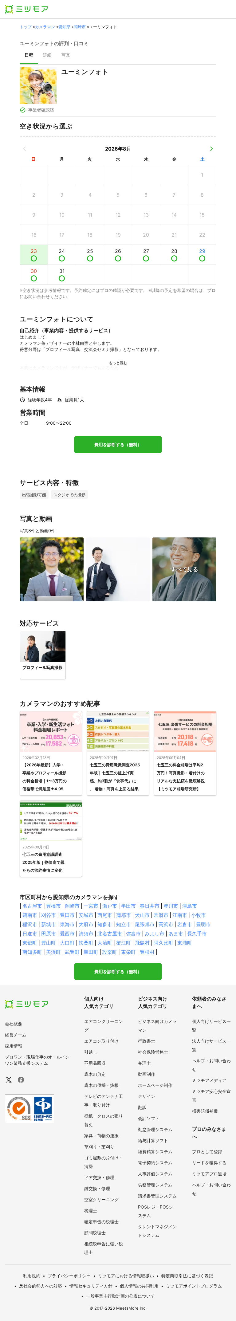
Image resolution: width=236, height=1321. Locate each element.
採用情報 (13, 1045)
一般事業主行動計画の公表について (120, 1296)
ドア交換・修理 (99, 1177)
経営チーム (15, 1034)
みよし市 (154, 933)
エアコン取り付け (101, 1041)
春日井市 (149, 906)
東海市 (67, 924)
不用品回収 (95, 1063)
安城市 (86, 915)
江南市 (179, 915)
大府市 (86, 924)
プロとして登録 (207, 1151)
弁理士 (144, 1063)
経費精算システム (155, 1151)
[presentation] (29, 55)
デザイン (146, 1096)
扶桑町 (86, 943)
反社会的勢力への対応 (40, 1285)
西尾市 (104, 915)
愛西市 (67, 933)
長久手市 (197, 933)
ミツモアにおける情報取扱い (126, 1275)
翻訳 (142, 1107)
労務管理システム (155, 1184)
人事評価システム (155, 1173)
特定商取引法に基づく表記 (187, 1275)
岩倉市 (184, 924)
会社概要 (13, 1023)
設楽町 (109, 952)
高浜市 (166, 924)
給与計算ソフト (153, 1140)
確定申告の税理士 (101, 1221)
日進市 (29, 933)
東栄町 (128, 952)
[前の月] (25, 149)
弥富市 (133, 933)
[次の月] (211, 149)
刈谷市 (48, 915)
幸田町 (91, 952)
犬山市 (142, 915)
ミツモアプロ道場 (209, 1173)
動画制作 (146, 1074)
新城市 (48, 924)
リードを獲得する (209, 1162)
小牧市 (198, 915)
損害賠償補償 (205, 1111)
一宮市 (91, 906)
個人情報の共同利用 (139, 1285)
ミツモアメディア (209, 1080)
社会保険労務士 (153, 1052)
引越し (90, 1052)
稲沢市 (29, 924)
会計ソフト (148, 1118)
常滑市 (161, 915)
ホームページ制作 (155, 1085)
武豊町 (72, 952)
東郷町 (29, 943)
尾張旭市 (145, 924)
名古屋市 (32, 906)
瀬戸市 (109, 906)
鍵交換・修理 (97, 1188)
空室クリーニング (101, 1199)
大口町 (67, 943)
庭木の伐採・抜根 (101, 1085)
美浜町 (53, 952)
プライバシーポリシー (69, 1275)
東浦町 (184, 943)
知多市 (104, 924)
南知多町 (32, 952)
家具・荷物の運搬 (101, 1135)
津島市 (189, 906)
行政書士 (146, 1041)
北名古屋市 (109, 933)
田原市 (48, 933)
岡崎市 (80, 26)
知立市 (123, 924)
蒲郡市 (123, 915)
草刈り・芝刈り (99, 1146)
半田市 (128, 906)
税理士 (90, 1210)
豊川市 (170, 906)
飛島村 (142, 943)
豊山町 (48, 943)
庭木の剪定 (95, 1074)
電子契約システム (155, 1162)
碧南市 (29, 915)
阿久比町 (163, 943)
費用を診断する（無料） (118, 444)
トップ (26, 26)
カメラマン (45, 26)
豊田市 (67, 915)
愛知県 (64, 26)
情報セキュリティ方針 (90, 1285)
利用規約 (31, 1275)
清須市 (86, 933)
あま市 (175, 933)
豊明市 (203, 924)
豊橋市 (53, 906)
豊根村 (147, 952)
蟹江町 (123, 943)
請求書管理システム (157, 1195)
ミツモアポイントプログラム (194, 1285)
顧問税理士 (95, 1232)
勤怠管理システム (155, 1129)
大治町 (104, 943)
